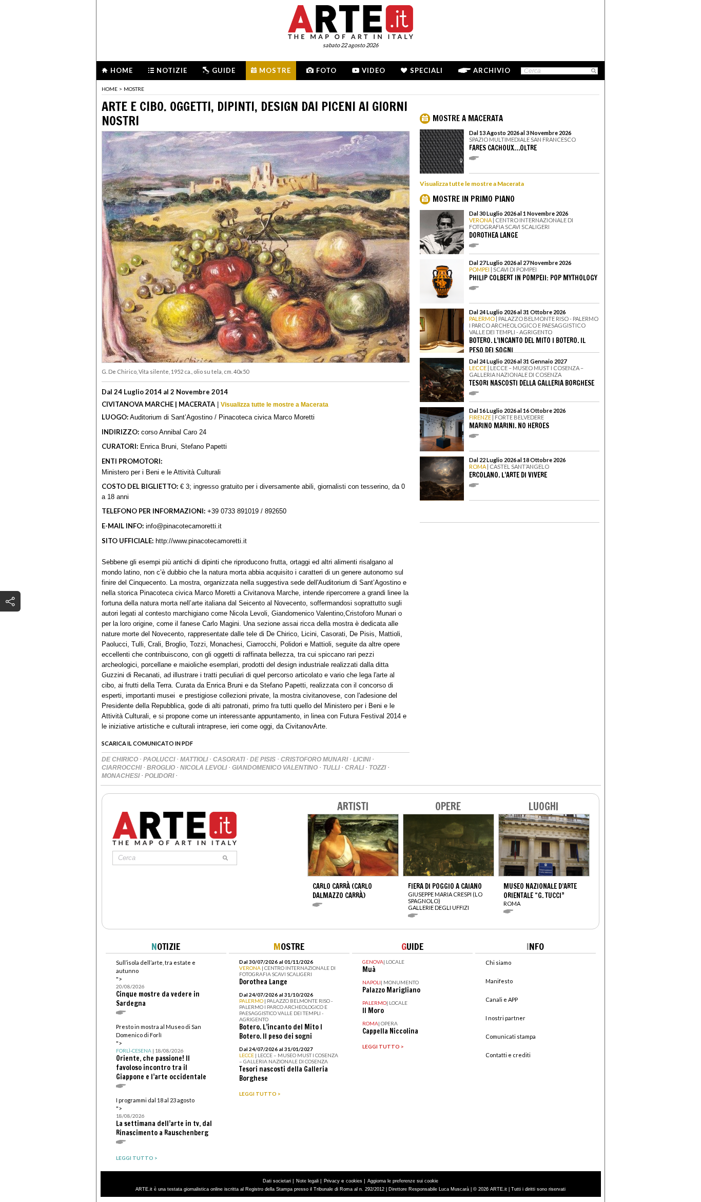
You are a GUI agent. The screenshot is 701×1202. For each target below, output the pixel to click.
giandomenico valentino (275, 767)
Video (373, 70)
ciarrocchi (122, 767)
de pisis (263, 759)
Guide (224, 70)
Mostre (275, 70)
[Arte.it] (350, 20)
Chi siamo (498, 962)
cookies (354, 1181)
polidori (160, 775)
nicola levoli (204, 767)
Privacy (332, 1181)
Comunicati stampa (510, 1036)
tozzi (378, 767)
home (110, 89)
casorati (229, 759)
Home (121, 70)
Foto (326, 70)
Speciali (426, 70)
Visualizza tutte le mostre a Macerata (274, 404)
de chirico (121, 759)
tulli (332, 767)
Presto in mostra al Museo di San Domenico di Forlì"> (161, 1052)
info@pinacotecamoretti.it (184, 526)
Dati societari (277, 1181)
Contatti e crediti (508, 1055)
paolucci (160, 759)
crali (355, 767)
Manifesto (499, 981)
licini (362, 759)
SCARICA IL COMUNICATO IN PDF (147, 743)
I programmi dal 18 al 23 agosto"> (164, 1117)
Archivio (492, 70)
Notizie (172, 70)
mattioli (194, 759)
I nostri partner (505, 1018)
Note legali (307, 1181)
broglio (162, 767)
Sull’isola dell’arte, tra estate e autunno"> (158, 983)
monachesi (121, 775)
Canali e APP (501, 999)
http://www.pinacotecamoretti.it (201, 541)
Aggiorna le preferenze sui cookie (402, 1181)
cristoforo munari (315, 759)
